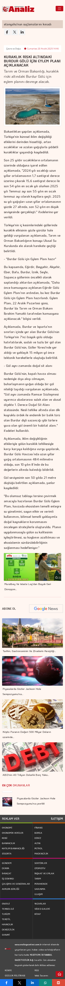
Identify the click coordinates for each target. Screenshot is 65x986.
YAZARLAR (40, 903)
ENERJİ (6, 903)
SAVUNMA (39, 888)
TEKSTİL (6, 919)
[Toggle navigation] (59, 8)
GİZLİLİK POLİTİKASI (15, 975)
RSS (37, 970)
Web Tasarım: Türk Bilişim (42, 978)
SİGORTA (6, 853)
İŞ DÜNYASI (8, 878)
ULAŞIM (38, 894)
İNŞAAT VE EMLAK (44, 873)
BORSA (38, 832)
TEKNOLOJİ (8, 908)
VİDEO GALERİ (42, 908)
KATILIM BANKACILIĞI (13, 848)
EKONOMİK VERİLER (12, 832)
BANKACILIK (8, 843)
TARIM (37, 878)
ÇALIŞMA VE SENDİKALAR (16, 883)
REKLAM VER (10, 818)
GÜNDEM (7, 862)
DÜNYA (5, 868)
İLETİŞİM (57, 818)
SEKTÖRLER (40, 862)
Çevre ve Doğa (13, 48)
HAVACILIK (7, 924)
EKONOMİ (7, 827)
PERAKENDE (41, 883)
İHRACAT (6, 873)
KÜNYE (8, 970)
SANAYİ (6, 934)
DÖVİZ (37, 837)
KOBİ (4, 837)
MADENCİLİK (41, 853)
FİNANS (38, 827)
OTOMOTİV (39, 868)
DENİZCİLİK (8, 929)
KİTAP (37, 913)
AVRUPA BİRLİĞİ (10, 888)
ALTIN (37, 843)
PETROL (38, 848)
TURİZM (6, 913)
